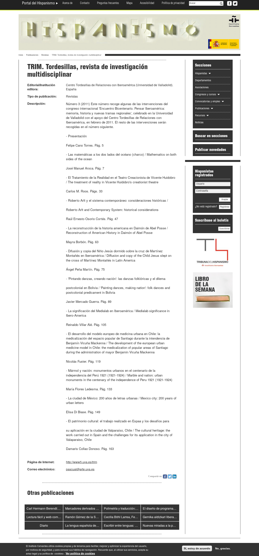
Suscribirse (224, 229)
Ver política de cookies (80, 553)
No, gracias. (223, 548)
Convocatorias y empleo (208, 101)
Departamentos (203, 80)
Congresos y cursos (206, 94)
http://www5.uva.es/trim (81, 462)
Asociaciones (202, 87)
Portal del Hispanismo (39, 3)
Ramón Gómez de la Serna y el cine (89, 517)
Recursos (200, 115)
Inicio (21, 55)
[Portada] (129, 32)
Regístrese (224, 207)
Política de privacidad (173, 3)
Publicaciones (32, 55)
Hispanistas (201, 73)
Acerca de (67, 3)
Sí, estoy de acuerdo (197, 548)
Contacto (84, 3)
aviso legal (31, 553)
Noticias (199, 122)
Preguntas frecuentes (108, 3)
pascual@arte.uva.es (80, 469)
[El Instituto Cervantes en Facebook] (229, 3)
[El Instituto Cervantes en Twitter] (235, 3)
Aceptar (224, 199)
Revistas (45, 55)
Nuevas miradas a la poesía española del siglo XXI (177, 525)
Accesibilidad (147, 3)
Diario (44, 525)
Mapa (129, 3)
